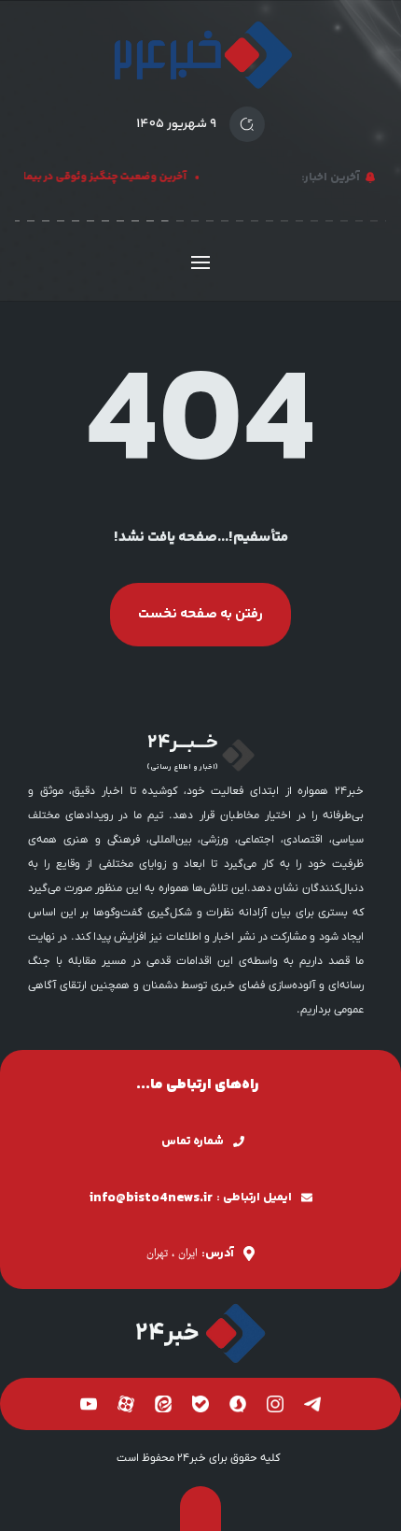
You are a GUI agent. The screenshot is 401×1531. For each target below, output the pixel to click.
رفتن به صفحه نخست (200, 614)
